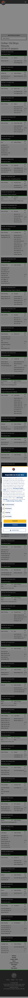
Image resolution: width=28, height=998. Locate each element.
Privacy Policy (18, 501)
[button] (14, 530)
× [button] (25, 469)
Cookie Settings (10, 501)
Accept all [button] (15, 520)
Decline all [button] (15, 524)
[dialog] (15, 499)
